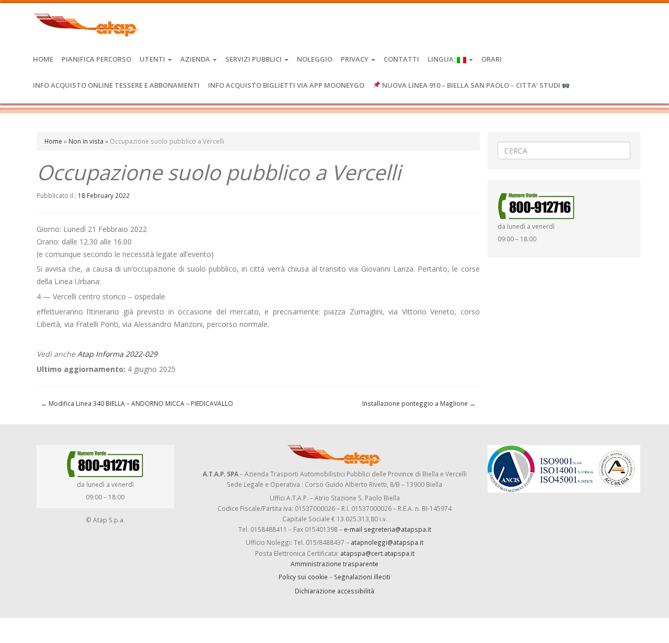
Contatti (401, 59)
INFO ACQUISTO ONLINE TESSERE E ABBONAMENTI (116, 85)
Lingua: (442, 59)
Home (43, 59)
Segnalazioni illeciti (362, 576)
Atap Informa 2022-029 (117, 354)
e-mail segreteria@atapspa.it (387, 529)
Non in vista (85, 141)
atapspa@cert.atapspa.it (377, 553)
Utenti (153, 59)
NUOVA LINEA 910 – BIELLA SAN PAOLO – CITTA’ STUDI (471, 85)
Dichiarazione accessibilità (334, 591)
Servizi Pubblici (254, 59)
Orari (491, 59)
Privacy (355, 59)
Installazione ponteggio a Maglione (419, 403)
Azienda (196, 59)
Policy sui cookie (303, 576)
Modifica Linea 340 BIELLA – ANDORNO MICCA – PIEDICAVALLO (137, 403)
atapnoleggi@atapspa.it (387, 542)
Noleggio (314, 59)
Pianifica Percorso (96, 59)
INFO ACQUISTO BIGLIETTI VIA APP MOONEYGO (286, 85)
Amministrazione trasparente (334, 563)
